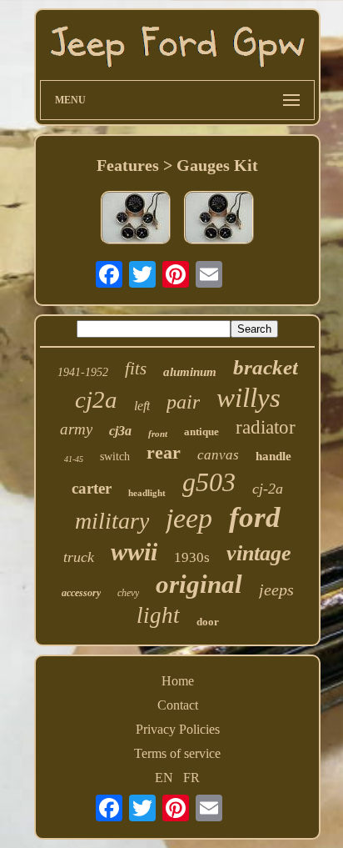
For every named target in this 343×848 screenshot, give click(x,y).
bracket (265, 367)
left (142, 406)
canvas (218, 455)
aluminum (189, 372)
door (207, 621)
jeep (189, 518)
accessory (81, 593)
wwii (134, 551)
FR (191, 777)
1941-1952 (82, 372)
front (157, 434)
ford (255, 517)
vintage (258, 553)
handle (273, 456)
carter (92, 488)
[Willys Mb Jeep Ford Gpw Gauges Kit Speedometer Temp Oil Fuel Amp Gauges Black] (136, 219)
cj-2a (267, 488)
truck (78, 557)
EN (164, 777)
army (76, 429)
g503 (209, 482)
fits (136, 369)
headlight (147, 493)
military (112, 521)
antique (201, 431)
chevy (128, 593)
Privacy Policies (178, 729)
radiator (266, 427)
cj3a (120, 431)
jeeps (276, 589)
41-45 (73, 459)
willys (248, 398)
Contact (177, 705)
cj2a (96, 399)
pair (183, 402)
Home (178, 681)
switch (115, 456)
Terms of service (177, 753)
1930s (192, 557)
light (158, 615)
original (199, 584)
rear (164, 452)
